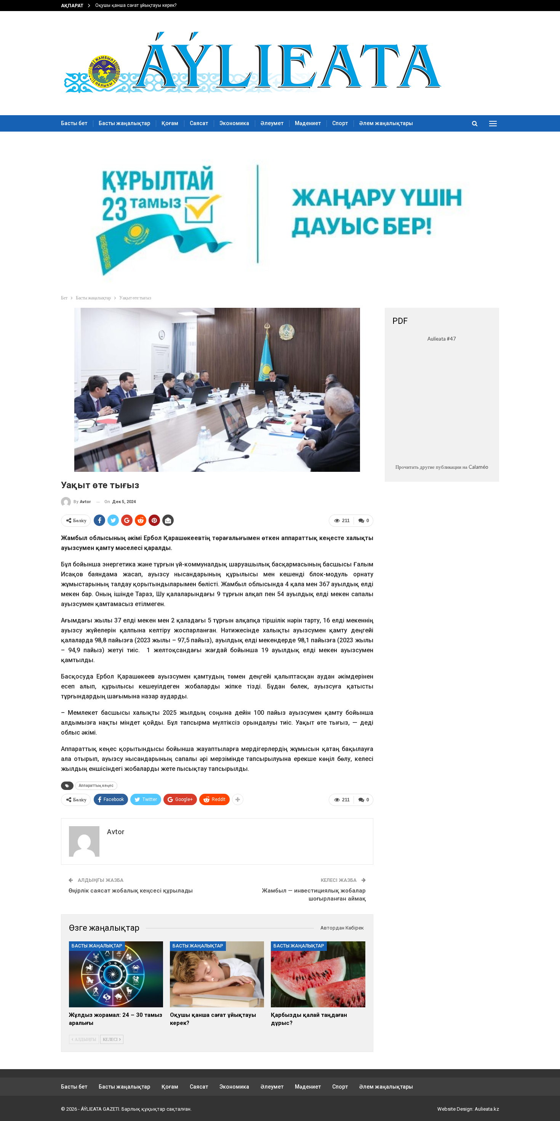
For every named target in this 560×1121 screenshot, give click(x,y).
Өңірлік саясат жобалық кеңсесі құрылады (131, 890)
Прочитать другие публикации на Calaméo (441, 467)
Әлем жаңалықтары (386, 123)
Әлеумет (272, 123)
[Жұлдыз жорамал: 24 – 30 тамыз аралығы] (116, 974)
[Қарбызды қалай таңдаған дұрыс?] (318, 974)
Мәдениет (308, 123)
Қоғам (170, 123)
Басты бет (74, 123)
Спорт (340, 123)
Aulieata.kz (487, 1109)
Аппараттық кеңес (96, 785)
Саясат (199, 123)
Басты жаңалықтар (124, 123)
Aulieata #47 (441, 339)
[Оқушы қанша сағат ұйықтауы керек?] (217, 974)
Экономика (234, 123)
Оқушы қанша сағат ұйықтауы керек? (135, 5)
